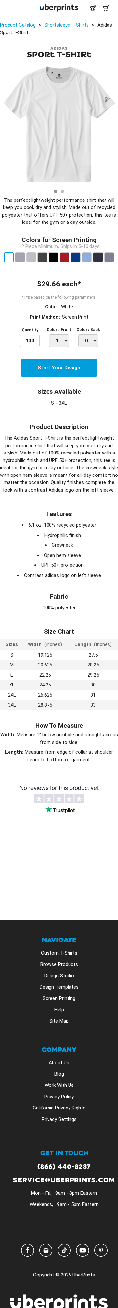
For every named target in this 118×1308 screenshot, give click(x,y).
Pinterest (101, 1250)
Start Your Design (59, 367)
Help (59, 1010)
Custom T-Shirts (59, 953)
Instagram (45, 1250)
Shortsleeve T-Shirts (66, 25)
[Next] (111, 125)
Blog (59, 1074)
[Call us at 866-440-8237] (93, 8)
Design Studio (59, 976)
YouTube (82, 1250)
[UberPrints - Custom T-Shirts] (59, 8)
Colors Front (59, 329)
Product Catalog (18, 25)
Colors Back (88, 329)
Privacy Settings (59, 1119)
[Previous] (7, 125)
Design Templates (59, 987)
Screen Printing (59, 998)
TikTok (64, 1250)
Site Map (59, 1021)
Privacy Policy (59, 1097)
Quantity (30, 330)
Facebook (27, 1250)
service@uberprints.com (64, 1180)
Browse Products (59, 964)
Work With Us (59, 1085)
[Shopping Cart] (106, 8)
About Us (59, 1062)
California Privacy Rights (59, 1108)
